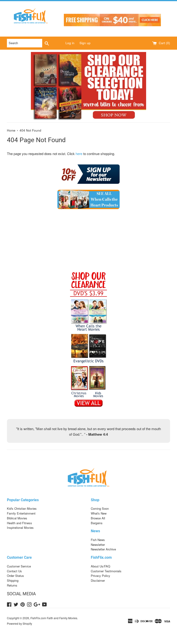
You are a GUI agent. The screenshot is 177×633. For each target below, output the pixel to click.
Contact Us (14, 571)
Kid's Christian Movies (22, 508)
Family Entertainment (21, 513)
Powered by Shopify (19, 623)
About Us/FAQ (100, 566)
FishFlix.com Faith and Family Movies (53, 618)
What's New (98, 513)
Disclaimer (98, 580)
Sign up (85, 43)
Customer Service (19, 566)
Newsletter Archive (103, 549)
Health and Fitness (19, 523)
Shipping (12, 580)
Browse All (98, 518)
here (79, 153)
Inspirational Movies (20, 527)
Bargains (97, 523)
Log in (69, 43)
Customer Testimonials (106, 571)
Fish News (98, 540)
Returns (12, 585)
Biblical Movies (17, 518)
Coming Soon (100, 508)
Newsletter (98, 544)
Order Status (15, 575)
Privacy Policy (100, 575)
